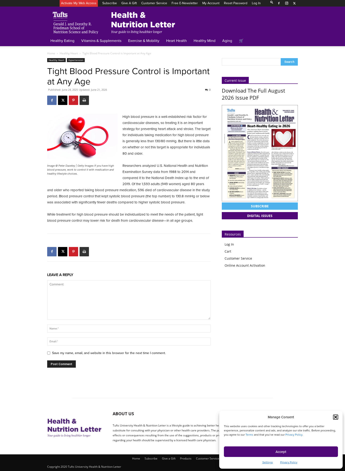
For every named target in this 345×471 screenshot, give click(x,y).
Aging (227, 40)
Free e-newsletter (185, 3)
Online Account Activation (245, 265)
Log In (256, 3)
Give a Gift (129, 3)
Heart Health (176, 40)
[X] (294, 3)
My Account (210, 3)
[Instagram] (286, 3)
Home (51, 53)
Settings (267, 462)
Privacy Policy (293, 435)
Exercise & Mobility (143, 40)
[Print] (84, 100)
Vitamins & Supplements (101, 40)
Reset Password (235, 3)
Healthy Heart (69, 53)
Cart (228, 251)
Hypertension (75, 60)
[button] (335, 417)
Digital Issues (259, 215)
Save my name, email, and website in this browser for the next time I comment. (109, 353)
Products (186, 458)
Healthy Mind (204, 40)
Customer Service (154, 3)
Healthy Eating (62, 40)
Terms (249, 435)
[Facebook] (278, 3)
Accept (281, 451)
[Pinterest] (73, 100)
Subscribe (109, 3)
